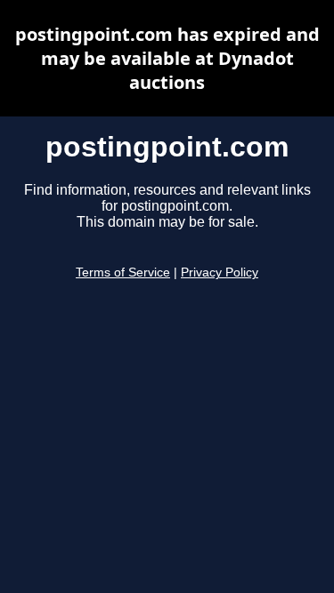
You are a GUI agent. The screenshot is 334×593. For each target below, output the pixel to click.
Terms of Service (123, 272)
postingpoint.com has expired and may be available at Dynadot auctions (167, 58)
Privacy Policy (219, 272)
